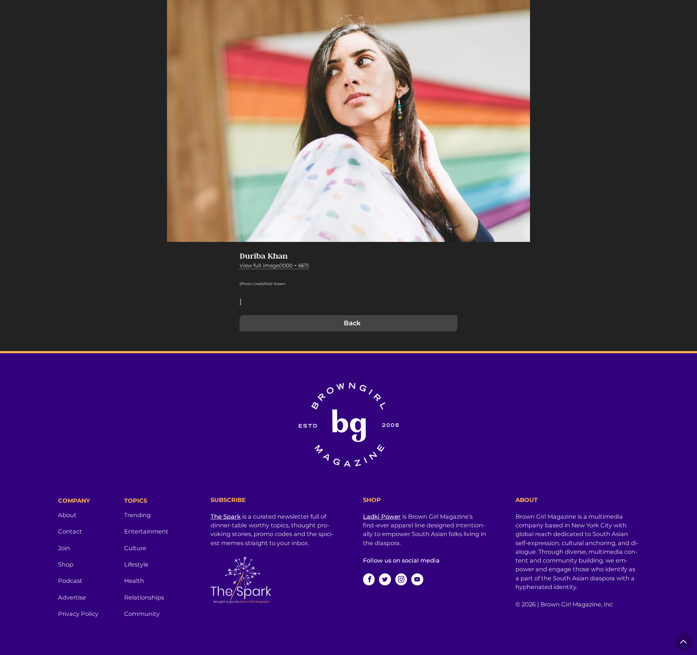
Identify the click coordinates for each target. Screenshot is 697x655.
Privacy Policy (78, 613)
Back (352, 323)
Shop (65, 564)
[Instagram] (401, 579)
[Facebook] (369, 579)
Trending (137, 515)
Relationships (144, 597)
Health (134, 580)
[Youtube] (417, 579)
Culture (135, 548)
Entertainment (146, 531)
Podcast (70, 580)
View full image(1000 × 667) (274, 265)
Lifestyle (136, 564)
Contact (70, 531)
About (67, 515)
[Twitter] (385, 579)
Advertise (72, 597)
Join (64, 548)
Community (142, 613)
